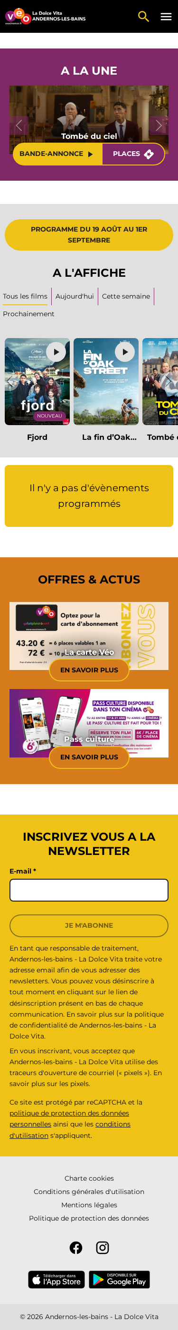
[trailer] (56, 352)
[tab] (75, 296)
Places (126, 153)
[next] (159, 125)
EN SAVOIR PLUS (89, 670)
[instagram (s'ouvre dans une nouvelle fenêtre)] (102, 1247)
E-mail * (22, 871)
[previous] (18, 125)
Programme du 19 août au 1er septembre (89, 234)
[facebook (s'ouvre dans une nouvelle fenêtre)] (76, 1247)
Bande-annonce (51, 153)
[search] (143, 16)
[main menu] (166, 17)
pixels (79, 1083)
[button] (9, 381)
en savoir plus (89, 757)
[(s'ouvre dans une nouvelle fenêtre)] (56, 1280)
